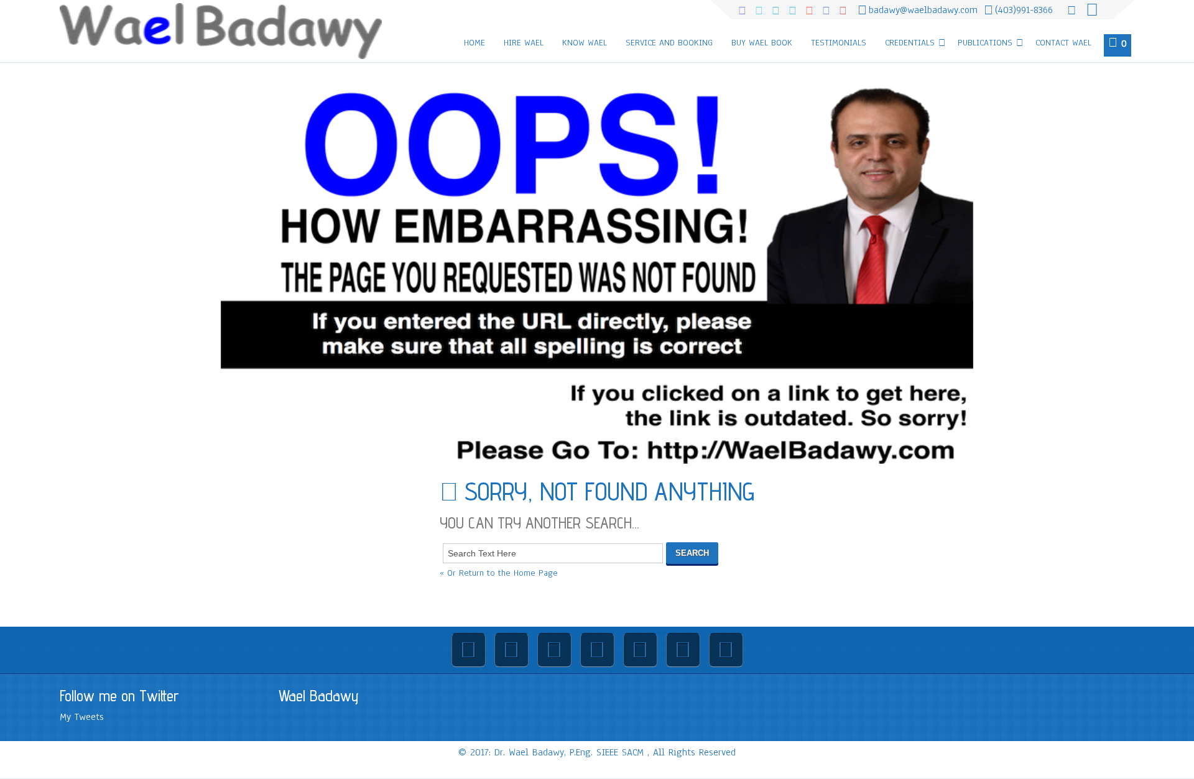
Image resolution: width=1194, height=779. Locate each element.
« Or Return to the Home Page (499, 573)
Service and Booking (669, 42)
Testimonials (838, 42)
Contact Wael (1063, 42)
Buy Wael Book (761, 42)
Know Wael (584, 42)
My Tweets (82, 717)
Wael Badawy (319, 695)
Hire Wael (524, 42)
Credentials (910, 42)
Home (474, 42)
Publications (985, 42)
